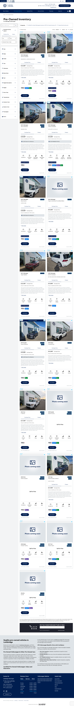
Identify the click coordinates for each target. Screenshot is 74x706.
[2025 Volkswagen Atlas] (32, 188)
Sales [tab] (21, 678)
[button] (3, 1)
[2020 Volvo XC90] (32, 465)
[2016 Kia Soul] (32, 581)
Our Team (56, 690)
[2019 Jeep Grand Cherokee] (60, 465)
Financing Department (58, 682)
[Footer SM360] (42, 704)
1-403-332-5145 (10, 685)
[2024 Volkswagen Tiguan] (60, 188)
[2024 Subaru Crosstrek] (60, 331)
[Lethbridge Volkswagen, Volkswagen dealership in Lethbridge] (8, 5)
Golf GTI (48, 678)
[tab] (6, 34)
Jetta (44, 680)
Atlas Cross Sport (43, 678)
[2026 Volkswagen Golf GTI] (32, 43)
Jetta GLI (47, 680)
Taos (50, 680)
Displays (63, 29)
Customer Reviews (58, 688)
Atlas (38, 678)
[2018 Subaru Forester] (32, 532)
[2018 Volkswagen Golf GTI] (60, 261)
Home (4, 14)
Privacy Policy (26, 700)
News (56, 686)
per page (71, 29)
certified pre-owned (58, 639)
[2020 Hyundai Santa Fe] (60, 400)
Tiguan (39, 682)
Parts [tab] (33, 678)
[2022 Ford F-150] (32, 400)
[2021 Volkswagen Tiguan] (32, 261)
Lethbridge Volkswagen (24, 645)
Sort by (53, 29)
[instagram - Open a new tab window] (6, 691)
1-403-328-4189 (9, 684)
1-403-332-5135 (9, 687)
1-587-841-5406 (51, 4)
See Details (25, 95)
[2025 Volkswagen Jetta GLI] (60, 113)
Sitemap (16, 700)
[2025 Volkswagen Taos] (32, 113)
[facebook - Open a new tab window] (4, 691)
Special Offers (57, 678)
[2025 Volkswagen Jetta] (60, 43)
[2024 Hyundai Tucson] (32, 331)
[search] (7, 25)
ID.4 (42, 680)
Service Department (58, 680)
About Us (56, 684)
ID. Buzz (39, 680)
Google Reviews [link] (53, 7)
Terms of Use (21, 700)
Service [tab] (28, 678)
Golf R (51, 678)
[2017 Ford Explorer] (60, 532)
